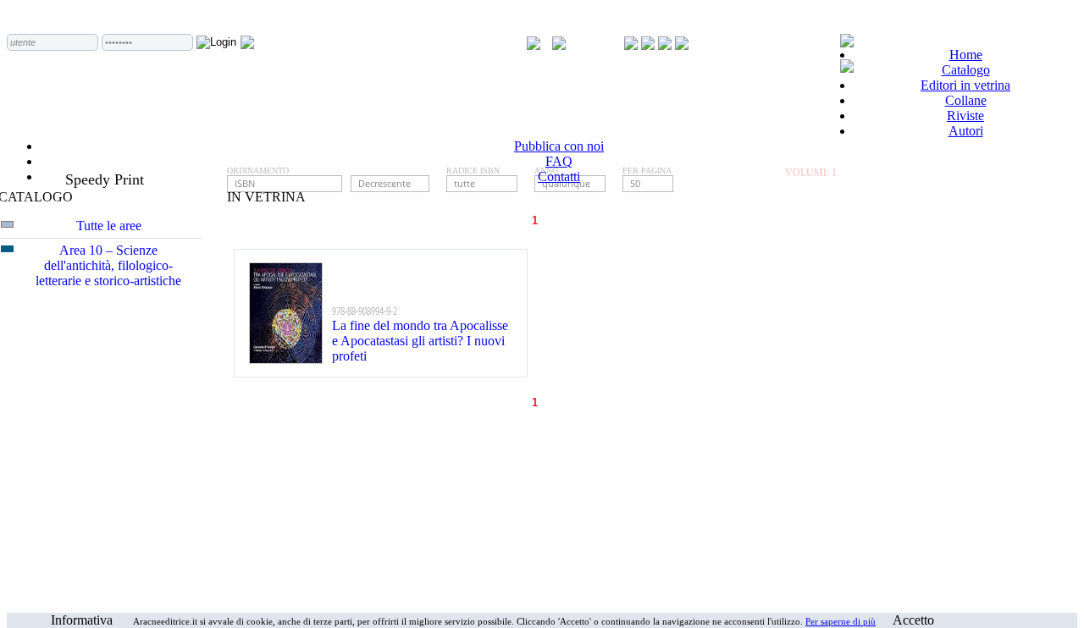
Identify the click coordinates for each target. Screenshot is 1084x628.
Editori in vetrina (965, 85)
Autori (965, 131)
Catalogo (966, 70)
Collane (966, 100)
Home (965, 54)
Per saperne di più (840, 621)
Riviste (965, 115)
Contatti (559, 176)
